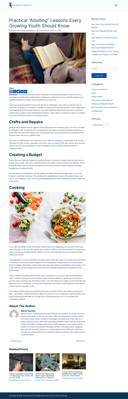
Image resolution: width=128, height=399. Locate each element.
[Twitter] (18, 91)
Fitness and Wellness (99, 89)
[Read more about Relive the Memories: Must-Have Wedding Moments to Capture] (48, 362)
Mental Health (97, 97)
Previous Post (15, 341)
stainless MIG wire (61, 143)
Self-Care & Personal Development (22, 30)
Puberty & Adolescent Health (102, 104)
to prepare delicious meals (53, 249)
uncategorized (97, 111)
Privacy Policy (55, 396)
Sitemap (64, 396)
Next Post (81, 341)
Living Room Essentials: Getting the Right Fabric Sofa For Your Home (72, 374)
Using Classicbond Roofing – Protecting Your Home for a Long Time (21, 376)
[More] (25, 91)
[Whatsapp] (14, 91)
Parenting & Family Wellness (102, 100)
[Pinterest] (22, 91)
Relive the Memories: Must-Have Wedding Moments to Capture (45, 376)
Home (94, 93)
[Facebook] (11, 91)
